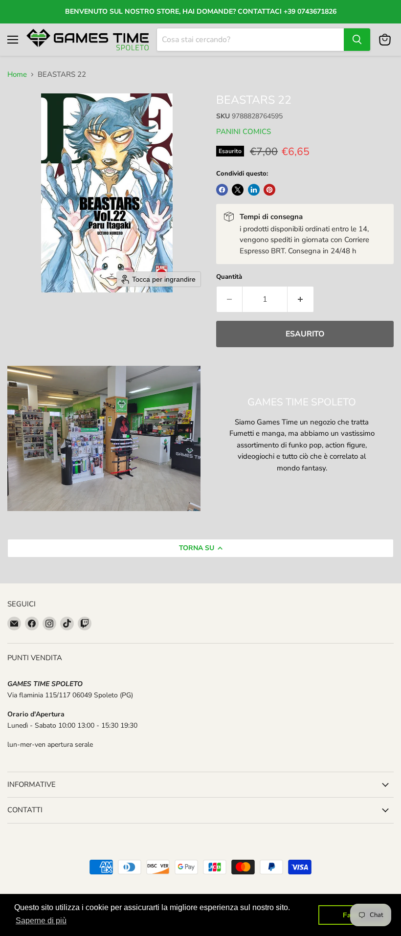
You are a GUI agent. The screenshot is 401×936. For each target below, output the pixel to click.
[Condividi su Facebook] (222, 190)
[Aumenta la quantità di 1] (301, 299)
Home (17, 74)
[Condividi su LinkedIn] (254, 190)
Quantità (229, 277)
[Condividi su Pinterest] (269, 190)
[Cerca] (357, 39)
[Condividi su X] (238, 190)
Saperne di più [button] (41, 920)
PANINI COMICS (243, 131)
